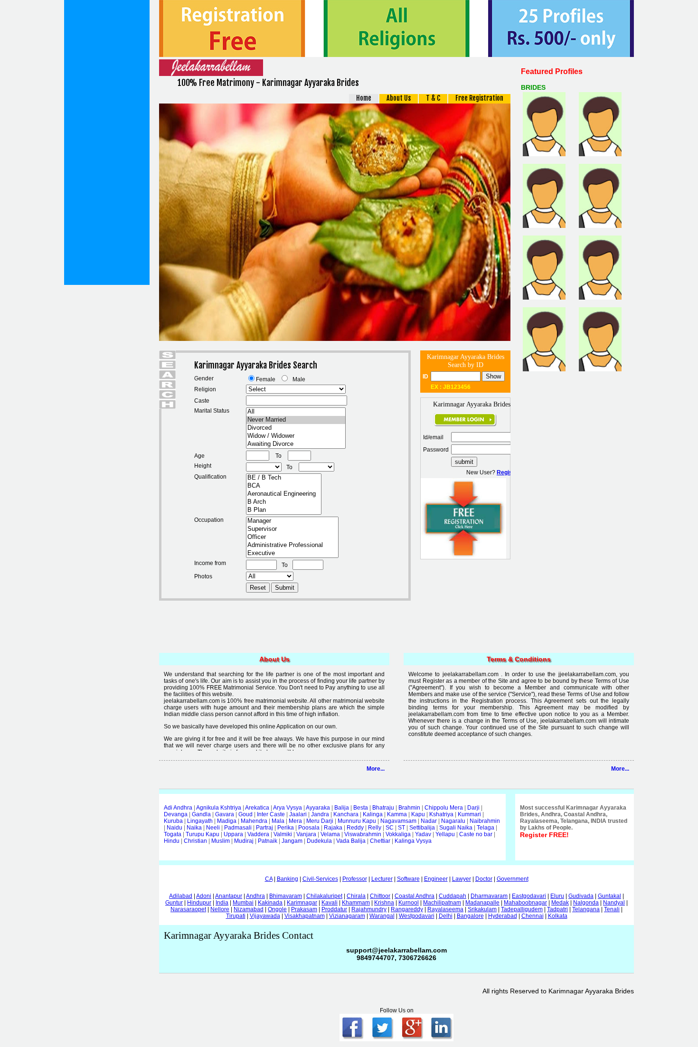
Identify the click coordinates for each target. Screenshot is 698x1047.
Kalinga (373, 814)
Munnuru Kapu (357, 821)
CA (269, 879)
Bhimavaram (285, 896)
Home (363, 98)
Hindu (171, 841)
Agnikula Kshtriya (218, 807)
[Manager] (292, 521)
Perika (285, 827)
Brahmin (409, 807)
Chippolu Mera (443, 807)
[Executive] (292, 553)
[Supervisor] (292, 529)
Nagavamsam (398, 821)
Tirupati (235, 916)
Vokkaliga (398, 834)
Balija (341, 807)
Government (512, 879)
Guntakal (609, 896)
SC (390, 827)
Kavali (329, 902)
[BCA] (283, 486)
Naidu (174, 827)
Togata (172, 834)
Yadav (423, 834)
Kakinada (270, 902)
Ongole (277, 909)
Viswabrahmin (362, 834)
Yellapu (445, 834)
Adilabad (180, 896)
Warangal (382, 916)
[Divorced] (295, 428)
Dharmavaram (489, 896)
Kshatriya (441, 814)
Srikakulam (482, 909)
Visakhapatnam (304, 916)
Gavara (224, 814)
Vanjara (306, 834)
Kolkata (557, 916)
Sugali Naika (455, 827)
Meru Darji (319, 821)
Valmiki (283, 834)
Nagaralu (453, 821)
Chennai (532, 916)
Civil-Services (320, 879)
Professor (354, 879)
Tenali (612, 909)
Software (408, 879)
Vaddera (258, 834)
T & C (433, 98)
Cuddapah (452, 896)
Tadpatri (557, 909)
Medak (560, 902)
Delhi (446, 916)
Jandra (320, 814)
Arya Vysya (287, 807)
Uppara (233, 834)
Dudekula (319, 841)
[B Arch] (283, 502)
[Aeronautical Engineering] (283, 494)
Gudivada (581, 896)
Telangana (586, 909)
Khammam (356, 902)
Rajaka (333, 827)
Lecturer (382, 879)
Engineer (436, 879)
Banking (287, 879)
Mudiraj (244, 841)
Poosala (309, 827)
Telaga (485, 827)
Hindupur (199, 902)
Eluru (557, 896)
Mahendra (254, 821)
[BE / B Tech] (283, 478)
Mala (278, 821)
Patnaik (267, 841)
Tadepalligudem (522, 909)
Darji (473, 807)
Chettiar (380, 841)
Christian (195, 841)
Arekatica (257, 807)
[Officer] (292, 537)
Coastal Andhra (414, 896)
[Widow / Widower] (295, 436)
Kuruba (173, 821)
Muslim (220, 841)
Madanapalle (482, 902)
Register (508, 472)
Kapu (418, 814)
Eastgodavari (529, 896)
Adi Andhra (178, 807)
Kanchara (345, 814)
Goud (245, 814)
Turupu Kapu (202, 834)
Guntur (174, 902)
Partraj (264, 827)
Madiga (226, 821)
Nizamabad (249, 909)
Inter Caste (271, 814)
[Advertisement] (107, 142)
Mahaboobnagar (525, 902)
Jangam (292, 841)
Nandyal (614, 902)
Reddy (355, 827)
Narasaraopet (188, 909)
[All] (295, 412)
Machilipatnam (442, 902)
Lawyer (461, 879)
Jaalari (298, 814)
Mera (295, 821)
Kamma (397, 814)
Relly (374, 827)
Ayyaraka (318, 807)
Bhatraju (383, 807)
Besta (360, 807)
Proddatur (334, 909)
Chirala (356, 896)
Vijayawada (265, 916)
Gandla (201, 814)
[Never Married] (295, 420)
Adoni (203, 896)
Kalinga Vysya (413, 841)
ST (401, 827)
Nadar (429, 821)
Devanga (176, 814)
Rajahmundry (369, 909)
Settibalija (422, 827)
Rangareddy (407, 909)
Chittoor (380, 896)
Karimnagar (302, 902)
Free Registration (479, 98)
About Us (399, 98)
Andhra (255, 896)
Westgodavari (416, 916)
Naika (194, 827)
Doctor (483, 879)
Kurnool (408, 902)
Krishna (384, 902)
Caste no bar (475, 834)
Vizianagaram (347, 916)
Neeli (213, 827)
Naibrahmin (485, 821)
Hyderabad (502, 916)
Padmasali (238, 827)
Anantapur (228, 896)
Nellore (219, 909)
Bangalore (470, 916)
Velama (330, 834)
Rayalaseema (445, 909)
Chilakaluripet (324, 896)
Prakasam (304, 909)
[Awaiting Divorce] (295, 444)
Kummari (469, 814)
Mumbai (243, 902)
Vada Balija (351, 841)
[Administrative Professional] (292, 545)
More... (376, 768)
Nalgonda (586, 902)
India (222, 902)
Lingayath (200, 821)
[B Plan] (283, 510)
